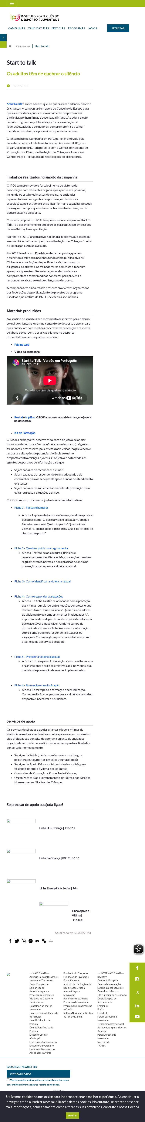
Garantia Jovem (71, 980)
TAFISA (101, 1045)
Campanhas (23, 46)
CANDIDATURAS (38, 28)
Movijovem (69, 994)
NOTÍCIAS (58, 28)
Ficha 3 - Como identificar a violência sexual (42, 581)
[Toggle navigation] (12, 3)
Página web (21, 344)
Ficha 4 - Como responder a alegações (39, 596)
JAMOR (92, 28)
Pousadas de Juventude (76, 1002)
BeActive (102, 976)
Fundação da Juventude (76, 976)
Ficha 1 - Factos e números (31, 507)
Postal (18, 417)
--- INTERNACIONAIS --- (110, 973)
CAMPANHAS (16, 28)
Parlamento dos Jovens (75, 998)
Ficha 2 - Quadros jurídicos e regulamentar (41, 548)
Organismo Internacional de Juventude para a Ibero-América (111, 1027)
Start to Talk (103, 1041)
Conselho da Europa (108, 991)
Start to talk (14, 104)
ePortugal (34, 1038)
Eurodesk (102, 1013)
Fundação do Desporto (75, 973)
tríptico (30, 417)
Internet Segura (71, 991)
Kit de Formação (24, 432)
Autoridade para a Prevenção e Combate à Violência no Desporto (41, 995)
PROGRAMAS (76, 28)
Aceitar (72, 1115)
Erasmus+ (102, 1005)
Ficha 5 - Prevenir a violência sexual (37, 656)
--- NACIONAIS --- (39, 973)
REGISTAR (118, 28)
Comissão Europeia (107, 980)
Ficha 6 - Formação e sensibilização (36, 685)
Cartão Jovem (36, 1002)
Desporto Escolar (38, 1034)
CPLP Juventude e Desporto (111, 994)
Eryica (100, 1009)
